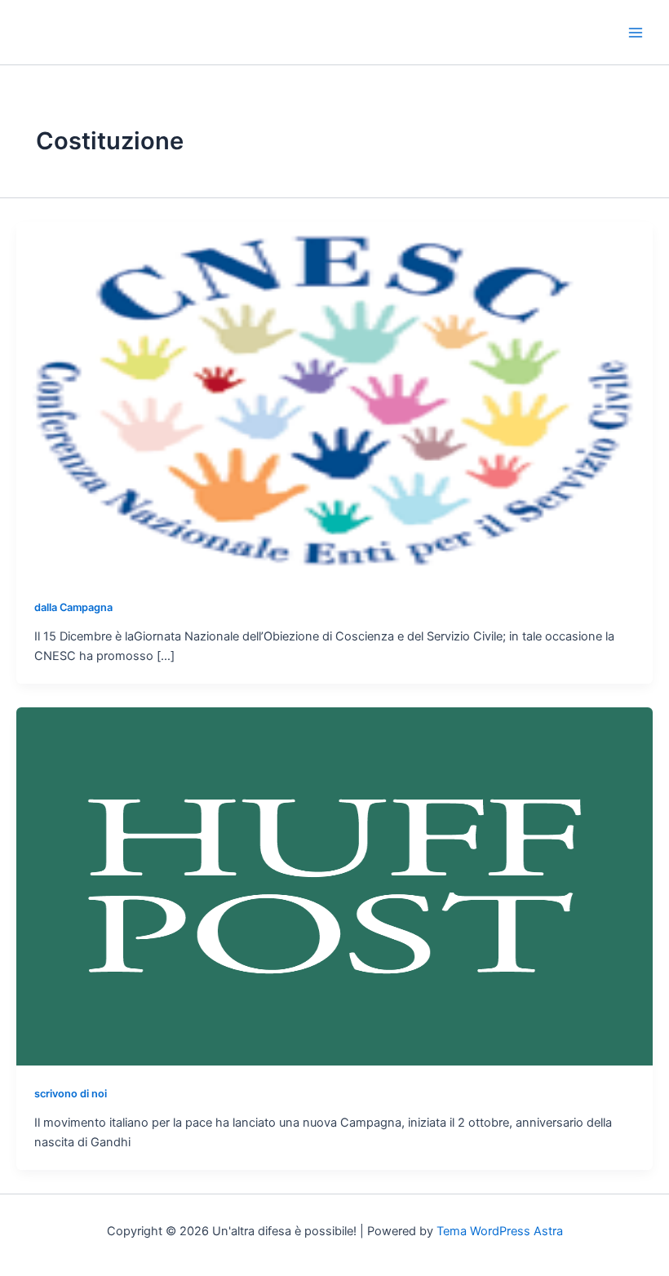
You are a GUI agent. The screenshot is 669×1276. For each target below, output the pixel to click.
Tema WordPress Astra (499, 1231)
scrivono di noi (70, 1094)
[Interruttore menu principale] (635, 33)
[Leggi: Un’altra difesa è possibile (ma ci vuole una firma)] (334, 886)
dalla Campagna (73, 607)
